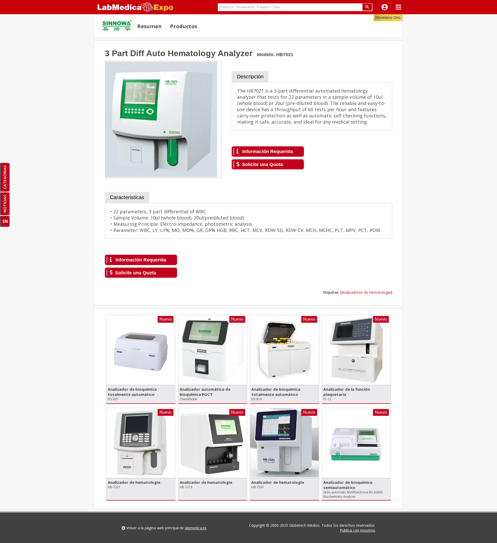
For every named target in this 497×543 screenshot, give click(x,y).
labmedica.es (196, 527)
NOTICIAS (4, 204)
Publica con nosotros (357, 530)
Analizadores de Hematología (366, 292)
